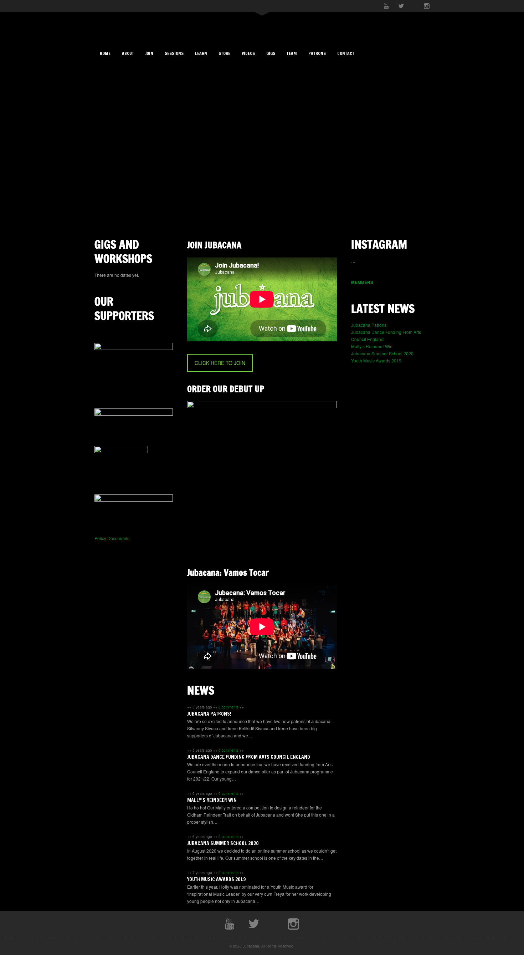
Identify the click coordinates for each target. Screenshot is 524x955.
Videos (248, 53)
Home (105, 53)
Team (292, 53)
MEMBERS (362, 282)
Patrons (317, 53)
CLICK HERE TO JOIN (220, 362)
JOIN (149, 53)
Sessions (174, 53)
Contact (345, 53)
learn (201, 53)
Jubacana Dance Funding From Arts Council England (248, 757)
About (128, 53)
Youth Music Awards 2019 (216, 879)
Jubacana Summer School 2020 (223, 843)
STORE (224, 53)
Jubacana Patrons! (209, 713)
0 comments (229, 707)
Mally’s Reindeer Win (212, 800)
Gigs (270, 53)
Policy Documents (111, 538)
